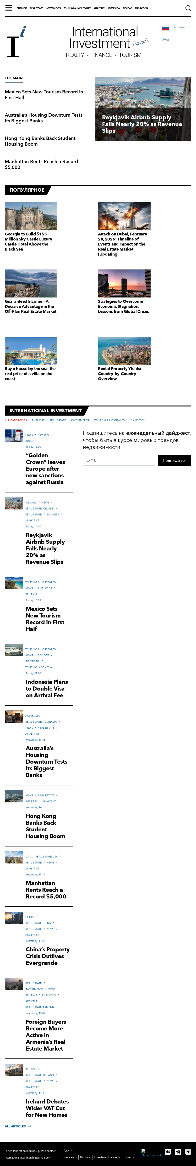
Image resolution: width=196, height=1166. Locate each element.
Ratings (85, 1157)
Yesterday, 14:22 (35, 941)
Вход (165, 39)
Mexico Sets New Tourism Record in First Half (44, 94)
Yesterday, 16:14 (35, 807)
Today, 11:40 (33, 526)
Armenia (31, 1001)
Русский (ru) (181, 27)
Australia (32, 715)
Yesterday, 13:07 (35, 1013)
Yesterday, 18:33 (35, 739)
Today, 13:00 (33, 446)
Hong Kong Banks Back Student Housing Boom (40, 141)
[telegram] (178, 1152)
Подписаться (174, 460)
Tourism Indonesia (38, 667)
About (68, 1151)
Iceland (31, 502)
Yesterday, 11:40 (35, 1093)
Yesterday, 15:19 (35, 874)
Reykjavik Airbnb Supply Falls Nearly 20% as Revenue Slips (142, 124)
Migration (141, 8)
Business (22, 8)
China (29, 917)
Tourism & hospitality (77, 8)
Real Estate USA (46, 856)
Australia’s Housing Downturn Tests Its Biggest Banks (43, 118)
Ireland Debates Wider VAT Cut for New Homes (47, 1108)
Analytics (99, 8)
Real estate (36, 8)
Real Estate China (38, 923)
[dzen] (188, 1152)
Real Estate (33, 514)
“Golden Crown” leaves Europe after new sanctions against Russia (45, 469)
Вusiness (53, 514)
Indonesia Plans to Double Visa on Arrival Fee (47, 689)
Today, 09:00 (33, 673)
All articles (15, 1126)
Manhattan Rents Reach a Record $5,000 (41, 164)
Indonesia (32, 661)
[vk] (168, 1152)
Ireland (31, 1069)
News (29, 434)
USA (28, 856)
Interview (114, 8)
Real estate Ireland (39, 1075)
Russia (29, 440)
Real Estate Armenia (40, 1007)
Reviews (127, 8)
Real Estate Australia (41, 721)
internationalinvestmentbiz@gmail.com (28, 1157)
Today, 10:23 (33, 600)
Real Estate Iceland (39, 508)
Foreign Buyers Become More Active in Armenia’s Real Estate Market (46, 1035)
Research (70, 1157)
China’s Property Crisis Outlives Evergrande (48, 956)
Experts (129, 1157)
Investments (53, 8)
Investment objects (107, 1157)
